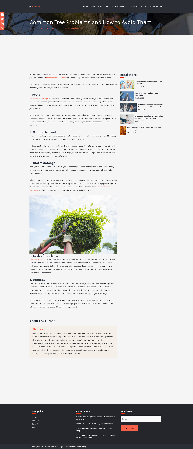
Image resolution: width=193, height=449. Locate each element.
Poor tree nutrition (37, 259)
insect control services (56, 78)
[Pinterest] (2, 28)
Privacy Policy (80, 446)
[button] (161, 6)
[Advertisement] (96, 52)
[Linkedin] (2, 23)
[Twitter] (2, 19)
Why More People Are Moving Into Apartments (94, 424)
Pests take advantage (38, 98)
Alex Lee (37, 329)
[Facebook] (2, 14)
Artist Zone (45, 28)
